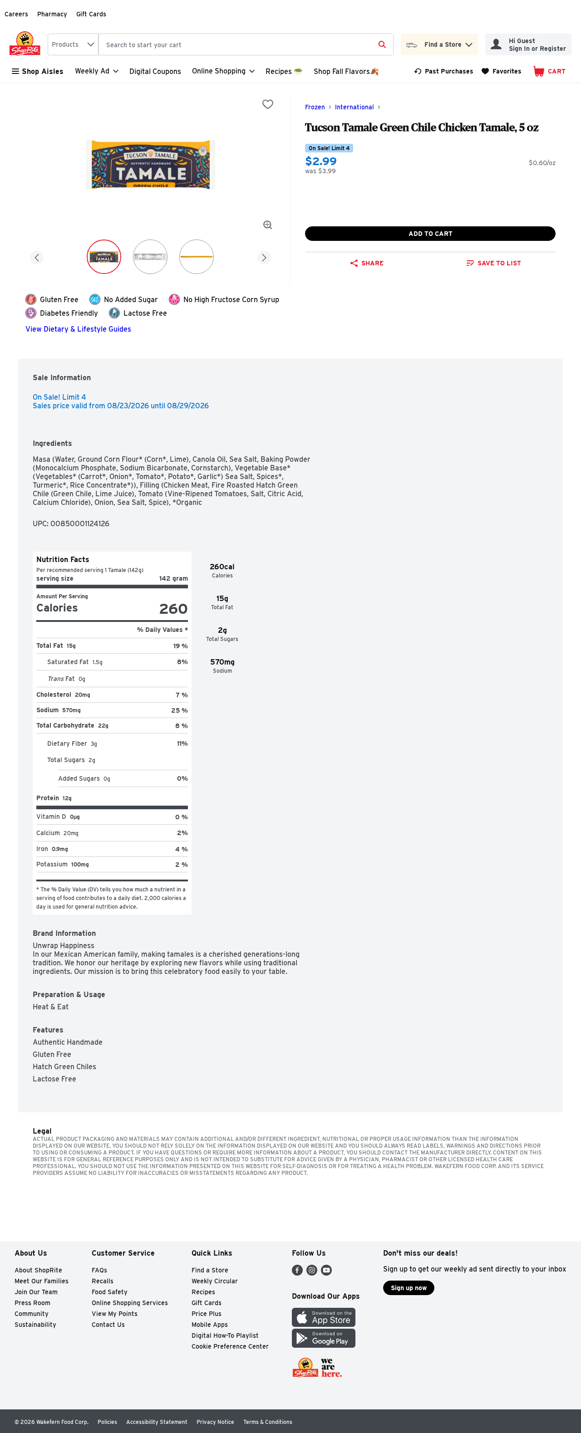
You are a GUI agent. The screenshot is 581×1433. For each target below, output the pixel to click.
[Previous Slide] (36, 256)
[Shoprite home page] (27, 44)
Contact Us (108, 1324)
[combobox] (73, 44)
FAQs (99, 1270)
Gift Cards (91, 14)
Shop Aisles (43, 71)
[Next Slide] (264, 256)
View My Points (115, 1313)
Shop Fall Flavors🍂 (346, 71)
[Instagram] (311, 1273)
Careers (16, 14)
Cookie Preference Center (230, 1346)
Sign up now (409, 1287)
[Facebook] (297, 1273)
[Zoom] (268, 225)
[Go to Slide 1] (104, 256)
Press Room (32, 1302)
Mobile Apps (210, 1324)
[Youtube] (326, 1273)
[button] (469, 42)
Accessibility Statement (156, 1421)
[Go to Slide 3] (196, 256)
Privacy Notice (215, 1421)
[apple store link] (323, 1324)
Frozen (315, 107)
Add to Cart (431, 233)
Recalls (102, 1281)
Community (32, 1313)
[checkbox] (267, 104)
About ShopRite (38, 1270)
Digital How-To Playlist (225, 1335)
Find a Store (210, 1270)
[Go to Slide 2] (150, 256)
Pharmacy (52, 14)
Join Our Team (36, 1292)
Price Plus (207, 1313)
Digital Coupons (155, 71)
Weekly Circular (215, 1281)
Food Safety (110, 1292)
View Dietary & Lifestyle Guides (78, 329)
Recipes (203, 1292)
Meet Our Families (42, 1281)
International (354, 107)
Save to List (499, 263)
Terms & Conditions (267, 1421)
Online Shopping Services (130, 1302)
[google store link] (323, 1345)
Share (372, 263)
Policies (107, 1421)
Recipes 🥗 (284, 71)
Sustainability (35, 1324)
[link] (444, 71)
